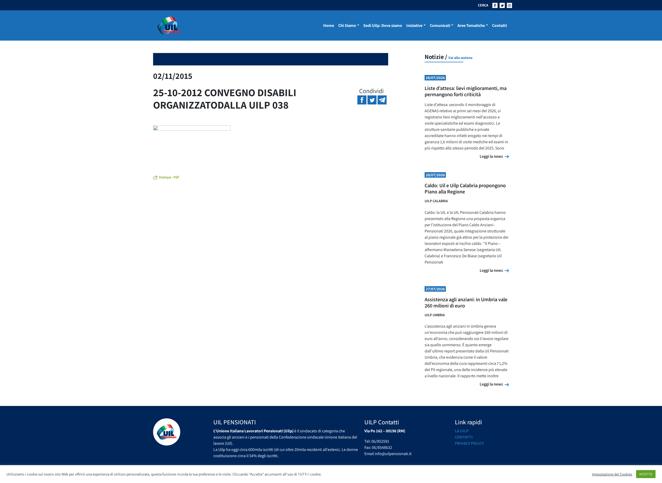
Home (328, 25)
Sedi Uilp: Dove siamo (382, 25)
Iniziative (414, 25)
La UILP (462, 431)
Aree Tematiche (471, 25)
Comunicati (440, 25)
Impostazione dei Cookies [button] (612, 474)
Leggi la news (494, 156)
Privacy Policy (469, 443)
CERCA (483, 5)
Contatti (499, 25)
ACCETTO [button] (645, 474)
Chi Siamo (347, 25)
